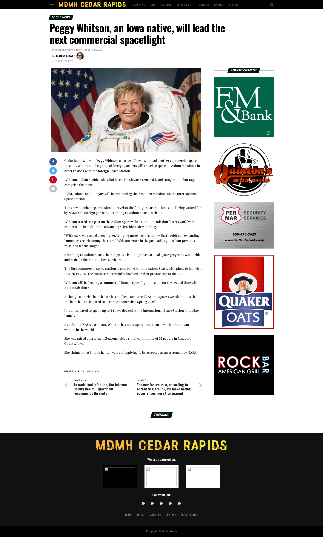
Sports (218, 5)
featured (93, 371)
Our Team (171, 515)
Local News (138, 5)
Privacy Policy (189, 515)
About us (155, 515)
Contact (141, 515)
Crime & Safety (185, 5)
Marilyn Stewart (66, 55)
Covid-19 (204, 5)
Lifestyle (233, 5)
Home (128, 515)
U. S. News (166, 5)
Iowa (152, 5)
